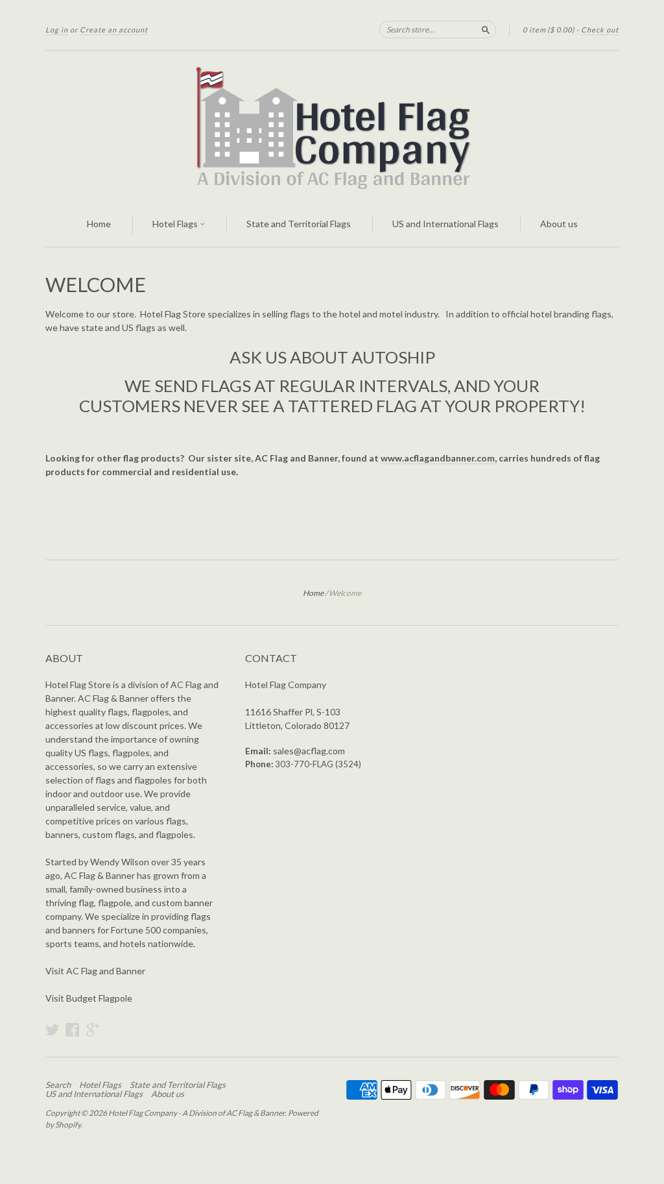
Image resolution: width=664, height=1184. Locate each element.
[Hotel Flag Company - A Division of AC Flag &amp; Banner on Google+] (93, 1029)
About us (559, 223)
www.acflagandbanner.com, (439, 457)
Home (99, 223)
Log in (56, 29)
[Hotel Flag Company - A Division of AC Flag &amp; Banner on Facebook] (72, 1029)
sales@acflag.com (309, 750)
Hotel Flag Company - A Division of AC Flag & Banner (196, 1113)
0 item (549, 29)
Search (58, 1084)
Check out (600, 29)
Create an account (114, 29)
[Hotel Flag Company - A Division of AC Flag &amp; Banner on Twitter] (52, 1029)
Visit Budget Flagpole (88, 998)
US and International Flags (445, 223)
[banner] (332, 127)
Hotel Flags (176, 223)
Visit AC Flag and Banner (95, 970)
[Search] (486, 29)
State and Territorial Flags (298, 223)
